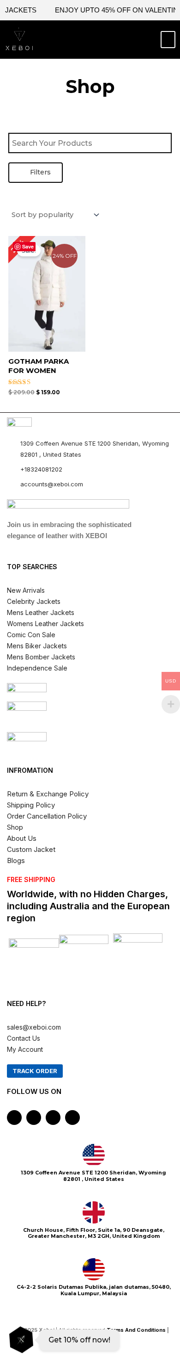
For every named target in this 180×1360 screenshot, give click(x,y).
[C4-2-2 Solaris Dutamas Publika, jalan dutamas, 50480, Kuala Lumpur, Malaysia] (93, 1269)
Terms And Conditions (136, 1330)
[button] (80, 40)
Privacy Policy (94, 1341)
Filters (39, 172)
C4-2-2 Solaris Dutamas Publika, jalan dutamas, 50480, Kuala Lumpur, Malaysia (94, 1290)
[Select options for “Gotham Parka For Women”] (77, 310)
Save (28, 246)
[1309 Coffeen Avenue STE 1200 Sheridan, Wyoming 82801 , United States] (93, 1155)
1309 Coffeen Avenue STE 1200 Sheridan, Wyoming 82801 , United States (93, 1175)
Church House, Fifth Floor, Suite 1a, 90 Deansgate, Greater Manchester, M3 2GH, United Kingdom (93, 1233)
